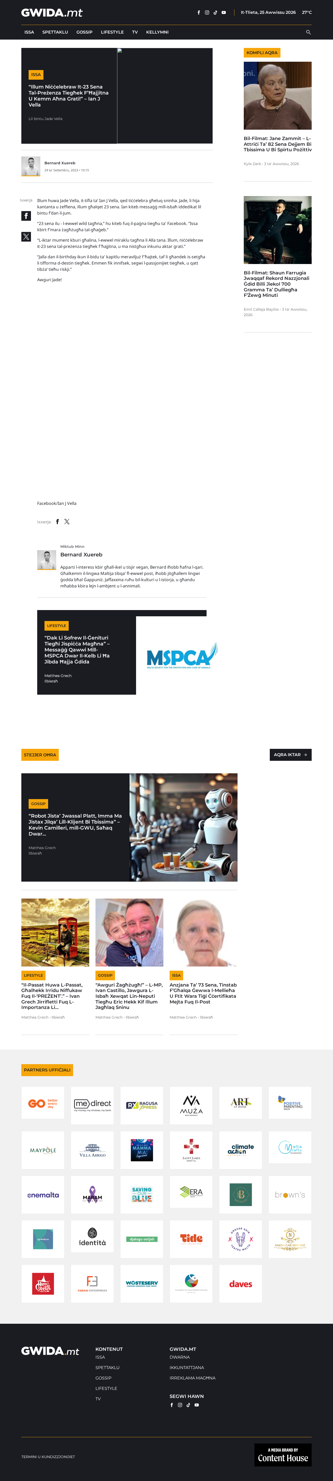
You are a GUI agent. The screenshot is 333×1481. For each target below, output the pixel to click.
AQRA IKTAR (287, 754)
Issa (29, 32)
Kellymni (157, 32)
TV (135, 32)
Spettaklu (55, 32)
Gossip (84, 32)
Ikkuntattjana (187, 1367)
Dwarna (180, 1357)
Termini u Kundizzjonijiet (48, 1457)
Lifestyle (112, 32)
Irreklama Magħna (192, 1378)
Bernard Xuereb (59, 163)
